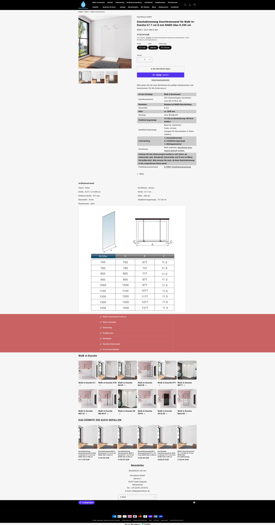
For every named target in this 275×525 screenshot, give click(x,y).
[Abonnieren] (154, 497)
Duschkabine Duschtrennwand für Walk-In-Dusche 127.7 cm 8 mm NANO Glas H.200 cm (167, 454)
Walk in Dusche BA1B (125, 384)
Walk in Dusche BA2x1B (185, 412)
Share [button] (141, 174)
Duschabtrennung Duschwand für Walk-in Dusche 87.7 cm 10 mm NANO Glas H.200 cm (126, 454)
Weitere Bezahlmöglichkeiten (161, 80)
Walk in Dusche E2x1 (98, 12)
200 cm (153, 47)
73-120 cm (165, 47)
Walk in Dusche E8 (126, 411)
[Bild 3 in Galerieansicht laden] (111, 77)
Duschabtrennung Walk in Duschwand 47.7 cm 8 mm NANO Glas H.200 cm (107, 453)
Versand (148, 37)
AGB (150, 520)
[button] (96, 7)
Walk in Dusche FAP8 (145, 412)
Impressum (164, 520)
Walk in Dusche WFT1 (185, 384)
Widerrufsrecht (126, 520)
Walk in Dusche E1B (107, 383)
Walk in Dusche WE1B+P (105, 412)
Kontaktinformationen (176, 520)
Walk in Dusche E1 (86, 383)
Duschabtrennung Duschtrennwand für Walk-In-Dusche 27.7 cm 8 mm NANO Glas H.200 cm (87, 454)
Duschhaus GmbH (102, 520)
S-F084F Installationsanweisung (177, 167)
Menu (87, 12)
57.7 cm (142, 47)
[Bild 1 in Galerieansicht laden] (85, 77)
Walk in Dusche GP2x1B (165, 412)
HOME (80, 12)
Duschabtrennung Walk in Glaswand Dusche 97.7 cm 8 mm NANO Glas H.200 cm (147, 453)
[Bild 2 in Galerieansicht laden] (98, 77)
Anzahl (139, 55)
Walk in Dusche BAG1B (145, 384)
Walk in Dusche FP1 (167, 383)
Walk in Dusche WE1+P (85, 412)
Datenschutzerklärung (140, 520)
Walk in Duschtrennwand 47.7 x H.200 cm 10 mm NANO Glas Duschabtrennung (186, 454)
